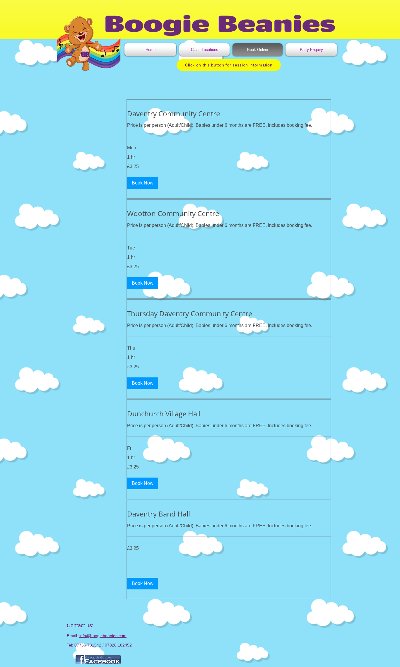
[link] (229, 114)
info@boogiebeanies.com (103, 635)
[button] (142, 183)
